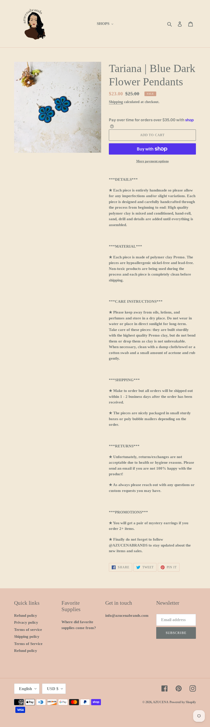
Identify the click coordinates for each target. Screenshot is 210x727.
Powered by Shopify (183, 702)
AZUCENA (161, 702)
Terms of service (28, 630)
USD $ (52, 688)
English (25, 688)
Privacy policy (26, 622)
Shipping (116, 102)
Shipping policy (26, 636)
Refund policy (25, 615)
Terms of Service (28, 644)
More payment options (152, 161)
